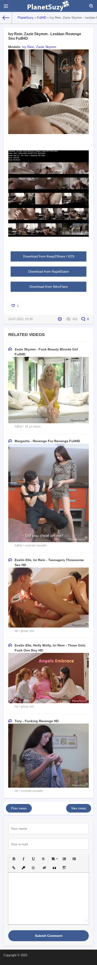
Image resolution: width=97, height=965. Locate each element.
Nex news (78, 808)
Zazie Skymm (46, 47)
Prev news (19, 808)
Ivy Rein (28, 47)
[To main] (6, 18)
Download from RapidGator (48, 271)
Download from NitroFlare (48, 286)
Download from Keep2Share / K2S (48, 256)
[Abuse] (60, 319)
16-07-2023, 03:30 (20, 319)
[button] (13, 858)
